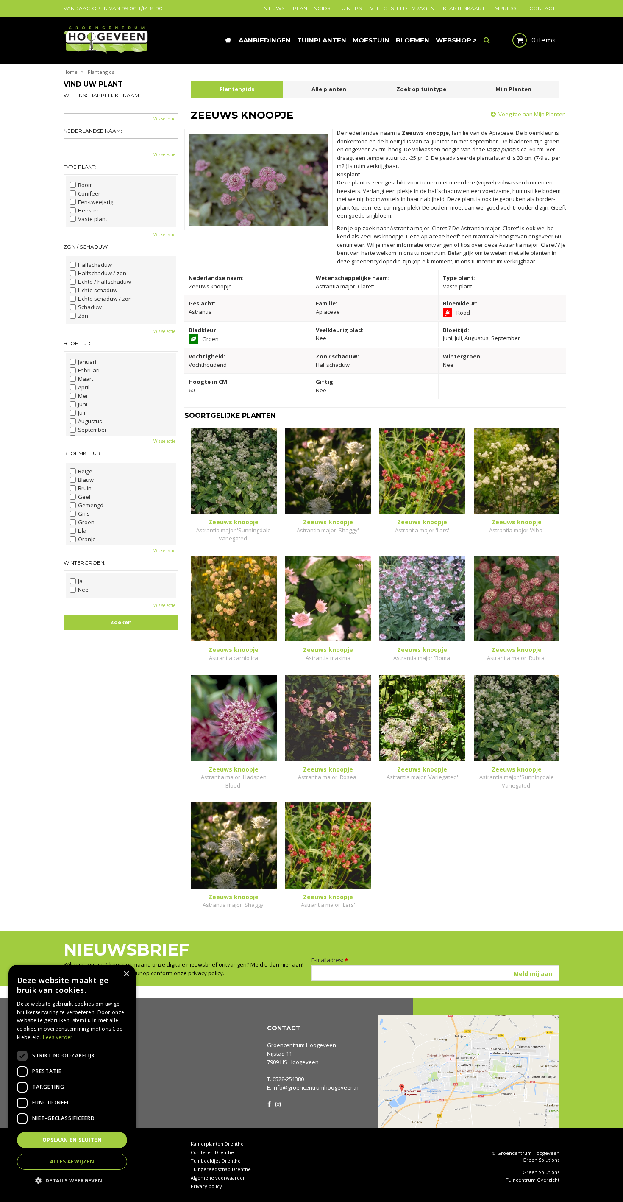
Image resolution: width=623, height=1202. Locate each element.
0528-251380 (288, 1079)
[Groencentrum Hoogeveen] (107, 39)
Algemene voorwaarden (218, 1177)
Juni (82, 404)
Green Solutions (541, 1160)
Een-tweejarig (95, 202)
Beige (85, 471)
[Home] (228, 40)
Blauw (86, 480)
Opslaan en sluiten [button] (72, 1139)
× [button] (126, 974)
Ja (80, 581)
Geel (84, 497)
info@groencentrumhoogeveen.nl (316, 1087)
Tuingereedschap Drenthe (221, 1169)
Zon (83, 316)
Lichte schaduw (97, 290)
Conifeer (89, 193)
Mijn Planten (513, 89)
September (92, 430)
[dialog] (72, 1079)
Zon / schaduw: (86, 246)
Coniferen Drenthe (212, 1152)
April (83, 387)
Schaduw (90, 307)
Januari (87, 362)
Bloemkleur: (83, 453)
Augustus (90, 421)
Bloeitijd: (78, 343)
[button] (72, 1180)
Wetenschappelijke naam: (102, 95)
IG (277, 1103)
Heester (88, 210)
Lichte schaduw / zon (105, 299)
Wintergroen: (85, 562)
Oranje (87, 539)
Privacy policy (206, 1186)
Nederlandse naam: (93, 131)
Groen (86, 522)
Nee (83, 590)
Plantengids (237, 89)
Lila (82, 531)
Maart (85, 379)
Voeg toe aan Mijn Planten (532, 114)
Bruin (85, 488)
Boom (85, 185)
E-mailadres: (330, 960)
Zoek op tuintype (421, 89)
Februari (89, 370)
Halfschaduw (95, 265)
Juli (81, 413)
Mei (82, 396)
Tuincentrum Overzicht (532, 1180)
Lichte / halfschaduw (104, 282)
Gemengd (90, 505)
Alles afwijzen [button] (72, 1161)
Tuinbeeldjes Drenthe (216, 1160)
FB (269, 1103)
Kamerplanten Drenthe (217, 1144)
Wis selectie (164, 119)
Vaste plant (92, 219)
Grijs (84, 514)
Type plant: (80, 167)
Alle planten (329, 89)
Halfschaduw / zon (102, 273)
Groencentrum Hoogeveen (301, 1045)
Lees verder (57, 1037)
